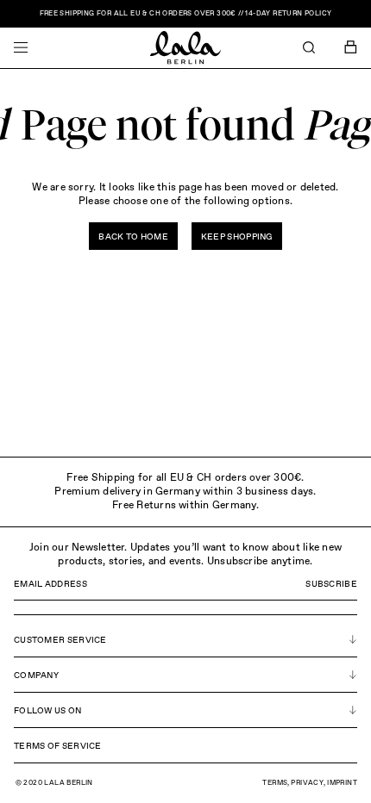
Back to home (133, 237)
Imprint (342, 783)
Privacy (307, 783)
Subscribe (331, 584)
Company (36, 675)
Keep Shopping (237, 237)
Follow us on (48, 711)
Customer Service (60, 640)
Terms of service (58, 746)
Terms (274, 783)
